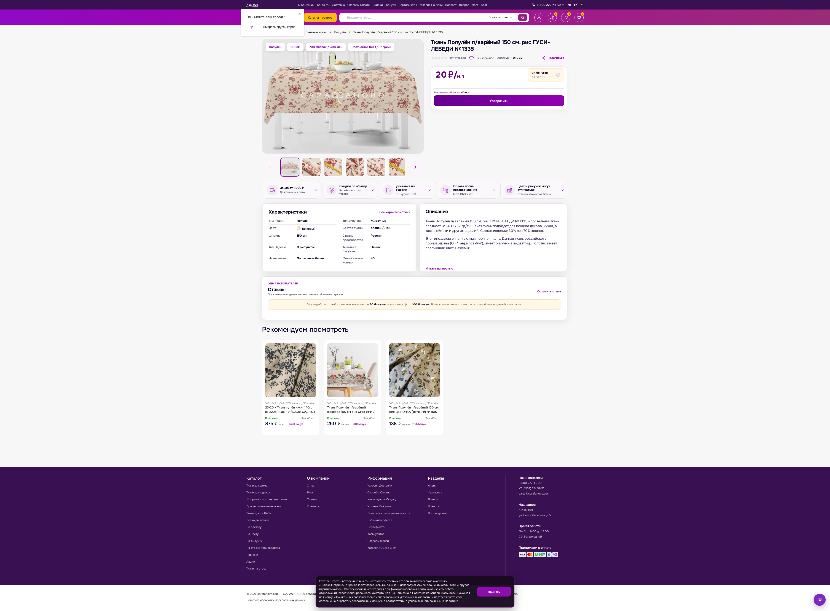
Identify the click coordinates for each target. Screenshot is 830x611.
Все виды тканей (257, 520)
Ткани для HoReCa (258, 513)
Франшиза (435, 492)
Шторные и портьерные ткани (266, 499)
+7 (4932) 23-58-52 (531, 488)
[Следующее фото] (415, 167)
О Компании (306, 5)
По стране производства (263, 548)
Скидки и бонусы (384, 5)
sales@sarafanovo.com (534, 493)
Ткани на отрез (256, 568)
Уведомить (499, 101)
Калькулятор (376, 534)
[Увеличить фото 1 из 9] (342, 96)
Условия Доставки (379, 485)
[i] (558, 75)
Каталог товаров (320, 17)
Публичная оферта (379, 520)
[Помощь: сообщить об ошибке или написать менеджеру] (820, 600)
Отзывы (312, 499)
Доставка (338, 5)
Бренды (433, 499)
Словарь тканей (378, 541)
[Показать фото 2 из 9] (311, 167)
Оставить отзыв (549, 291)
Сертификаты (408, 5)
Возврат (450, 5)
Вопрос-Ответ (468, 5)
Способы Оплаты (358, 5)
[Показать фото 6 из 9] (397, 167)
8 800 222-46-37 (549, 5)
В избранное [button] (485, 58)
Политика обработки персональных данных (275, 600)
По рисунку (254, 541)
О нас (310, 485)
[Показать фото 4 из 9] (354, 167)
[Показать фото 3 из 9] (333, 167)
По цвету (252, 534)
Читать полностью (439, 268)
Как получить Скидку (381, 499)
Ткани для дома (256, 485)
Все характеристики (394, 212)
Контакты (323, 5)
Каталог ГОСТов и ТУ (381, 548)
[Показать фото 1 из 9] (289, 167)
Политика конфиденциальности (388, 513)
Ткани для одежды (258, 492)
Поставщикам (437, 513)
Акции (250, 561)
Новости (433, 506)
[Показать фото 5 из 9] (376, 167)
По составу (254, 527)
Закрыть (505, 604)
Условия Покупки (431, 5)
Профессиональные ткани (263, 506)
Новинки (252, 555)
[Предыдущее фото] (270, 167)
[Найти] (522, 17)
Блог (484, 5)
